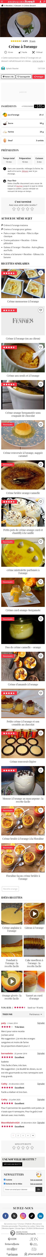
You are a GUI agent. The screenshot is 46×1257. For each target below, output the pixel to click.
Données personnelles (10, 1226)
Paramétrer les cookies (27, 1226)
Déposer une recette (12, 1164)
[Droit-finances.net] (34, 1244)
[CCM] (12, 1239)
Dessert (18, 5)
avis (32, 41)
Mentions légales (8, 1228)
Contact (21, 1224)
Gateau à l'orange (12, 247)
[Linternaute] (12, 1244)
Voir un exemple (36, 1180)
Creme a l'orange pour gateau (17, 229)
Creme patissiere (11, 240)
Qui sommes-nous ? (11, 1224)
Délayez (25, 171)
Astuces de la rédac (13, 1184)
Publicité (29, 1224)
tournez (19, 186)
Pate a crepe (9, 233)
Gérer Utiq (40, 1226)
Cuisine (8, 1180)
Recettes (9, 5)
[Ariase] (12, 1254)
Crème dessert (30, 5)
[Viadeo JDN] (34, 1249)
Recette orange (10, 889)
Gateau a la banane (13, 254)
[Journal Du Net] (34, 1239)
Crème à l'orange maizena (15, 225)
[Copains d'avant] (12, 1249)
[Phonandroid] (34, 1254)
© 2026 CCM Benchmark (35, 1228)
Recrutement (37, 1224)
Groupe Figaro (20, 1228)
